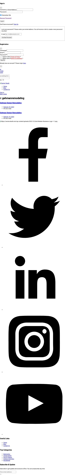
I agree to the (11, 57)
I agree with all (12, 58)
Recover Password (5, 18)
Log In (2, 21)
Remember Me (6, 15)
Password (3, 12)
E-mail (3, 34)
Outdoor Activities (8, 459)
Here (24, 63)
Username (3, 50)
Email (2, 52)
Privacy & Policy (15, 57)
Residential (6, 460)
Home (5, 86)
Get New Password (6, 37)
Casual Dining (7, 456)
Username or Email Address (8, 10)
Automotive (6, 454)
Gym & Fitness (7, 457)
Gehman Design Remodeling (11, 103)
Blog (4, 88)
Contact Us (6, 89)
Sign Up (16, 24)
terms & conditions (16, 58)
